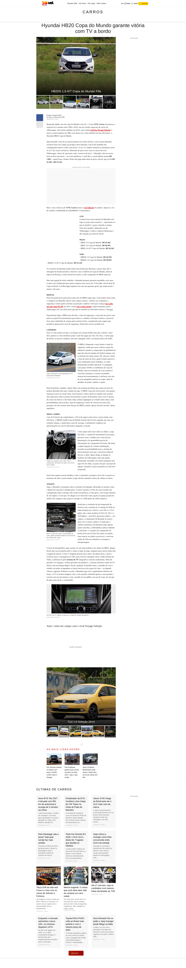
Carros (93, 12)
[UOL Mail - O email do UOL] (127, 3)
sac (122, 3)
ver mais (74, 953)
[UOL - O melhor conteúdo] (48, 3)
